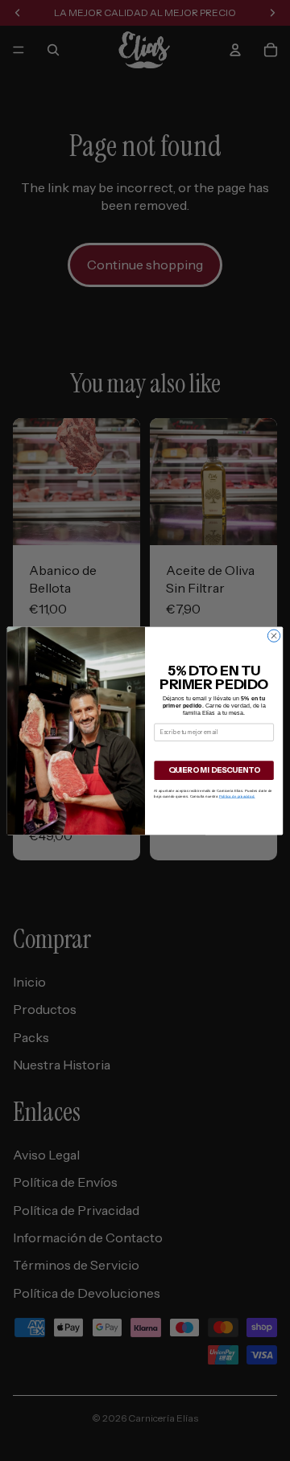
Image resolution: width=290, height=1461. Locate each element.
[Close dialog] (273, 636)
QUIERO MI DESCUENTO (214, 770)
